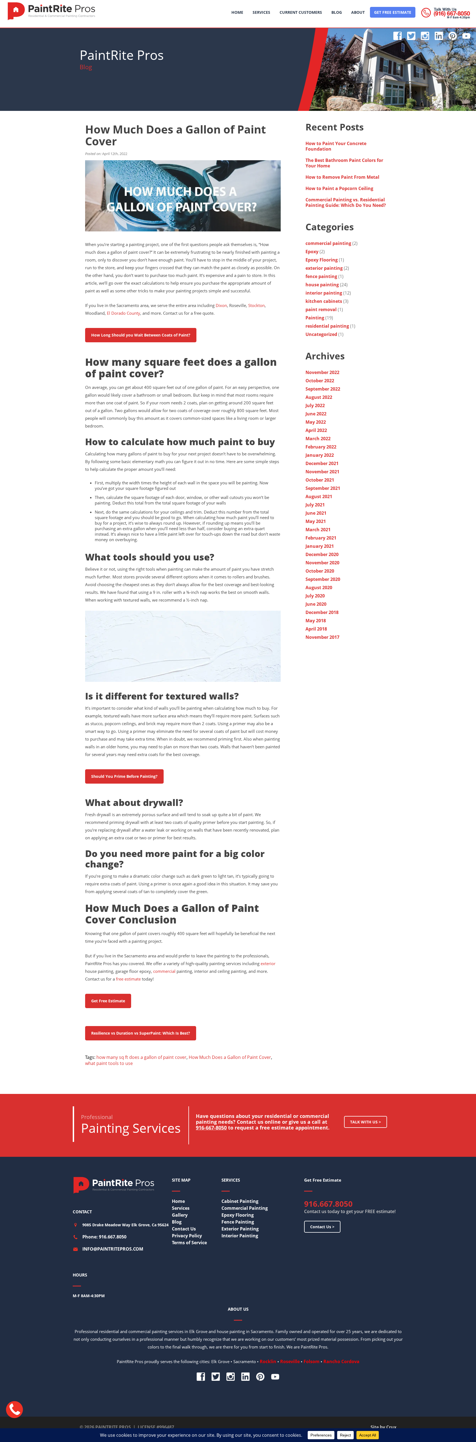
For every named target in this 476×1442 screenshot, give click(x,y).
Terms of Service (189, 1243)
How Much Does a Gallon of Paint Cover (230, 1057)
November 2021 (322, 472)
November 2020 (322, 563)
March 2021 (318, 530)
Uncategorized (321, 334)
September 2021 (322, 488)
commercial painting (328, 243)
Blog (177, 1222)
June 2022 (315, 414)
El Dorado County (123, 313)
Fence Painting (237, 1222)
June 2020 (315, 604)
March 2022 (318, 439)
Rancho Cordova (341, 1361)
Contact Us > (322, 1226)
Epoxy (311, 252)
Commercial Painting (244, 1208)
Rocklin (268, 1361)
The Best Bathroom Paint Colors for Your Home (344, 163)
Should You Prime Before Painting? (124, 776)
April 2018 (316, 629)
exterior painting (324, 268)
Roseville (290, 1361)
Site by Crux (383, 1427)
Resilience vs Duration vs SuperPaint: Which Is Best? (140, 1033)
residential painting (327, 326)
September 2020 (322, 579)
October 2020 (319, 571)
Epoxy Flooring (321, 260)
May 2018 (315, 621)
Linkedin (439, 36)
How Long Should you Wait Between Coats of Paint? (140, 335)
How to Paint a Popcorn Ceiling (339, 188)
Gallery (180, 1215)
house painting (322, 285)
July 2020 (315, 596)
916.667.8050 (328, 1203)
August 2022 (318, 397)
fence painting (321, 276)
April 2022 (316, 430)
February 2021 (320, 538)
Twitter (411, 36)
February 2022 (320, 447)
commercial (164, 971)
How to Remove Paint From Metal (342, 177)
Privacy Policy (187, 1236)
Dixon (221, 305)
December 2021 (322, 463)
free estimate (128, 979)
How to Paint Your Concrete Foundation (335, 146)
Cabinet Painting (239, 1201)
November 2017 (322, 637)
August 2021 (318, 496)
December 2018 (322, 612)
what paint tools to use (109, 1063)
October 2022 (319, 381)
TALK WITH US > (365, 1122)
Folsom (312, 1361)
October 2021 (319, 480)
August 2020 (318, 587)
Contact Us (184, 1229)
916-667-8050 (211, 1127)
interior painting (323, 293)
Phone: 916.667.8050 (104, 1237)
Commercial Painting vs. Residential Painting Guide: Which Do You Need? (346, 202)
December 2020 (322, 554)
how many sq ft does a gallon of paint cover (141, 1057)
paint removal (321, 309)
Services (181, 1208)
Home (178, 1201)
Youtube (466, 36)
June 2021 (315, 513)
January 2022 (319, 455)
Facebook (397, 36)
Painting (314, 318)
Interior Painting (239, 1236)
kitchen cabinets (323, 301)
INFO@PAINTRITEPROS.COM (112, 1249)
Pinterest (452, 36)
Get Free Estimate (108, 1000)
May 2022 (315, 422)
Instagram (425, 36)
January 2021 (319, 546)
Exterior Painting (240, 1229)
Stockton (256, 305)
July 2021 (315, 505)
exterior (268, 963)
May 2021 (315, 521)
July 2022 (315, 405)
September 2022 (322, 389)
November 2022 (322, 372)
